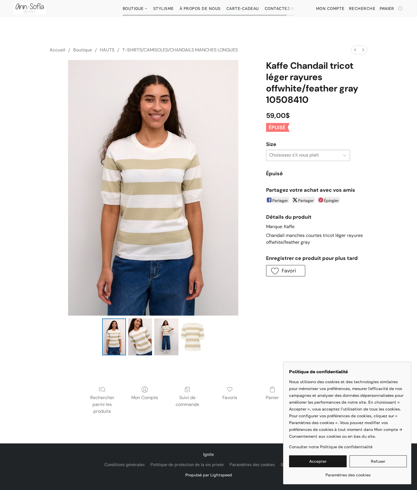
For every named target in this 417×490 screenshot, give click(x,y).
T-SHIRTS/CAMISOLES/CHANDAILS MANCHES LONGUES (180, 50)
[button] (30, 8)
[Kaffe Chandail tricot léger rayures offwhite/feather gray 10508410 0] (114, 336)
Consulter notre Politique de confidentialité (330, 446)
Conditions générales (124, 464)
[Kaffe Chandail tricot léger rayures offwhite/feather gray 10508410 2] (166, 336)
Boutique (134, 8)
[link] (348, 472)
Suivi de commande (187, 401)
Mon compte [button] (330, 8)
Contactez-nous (284, 8)
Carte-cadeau (242, 8)
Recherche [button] (362, 8)
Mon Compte (144, 398)
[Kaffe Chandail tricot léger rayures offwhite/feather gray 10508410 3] (193, 336)
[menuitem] (355, 50)
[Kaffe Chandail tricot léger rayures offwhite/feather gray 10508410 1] (140, 336)
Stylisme (163, 8)
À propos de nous (200, 8)
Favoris (229, 398)
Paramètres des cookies (252, 464)
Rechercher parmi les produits (102, 404)
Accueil (57, 50)
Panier (272, 398)
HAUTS (107, 50)
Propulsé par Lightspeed (208, 474)
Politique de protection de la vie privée (187, 464)
